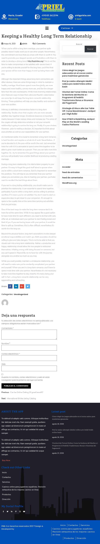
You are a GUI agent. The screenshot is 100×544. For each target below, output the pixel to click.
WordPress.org (69, 183)
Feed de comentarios (72, 177)
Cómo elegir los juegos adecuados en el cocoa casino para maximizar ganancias (77, 73)
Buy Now (6, 460)
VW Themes (19, 529)
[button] (42, 28)
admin (24, 43)
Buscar (79, 44)
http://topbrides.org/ (36, 61)
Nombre (5, 343)
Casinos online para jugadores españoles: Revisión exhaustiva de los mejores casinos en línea (74, 532)
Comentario (7, 328)
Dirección (6, 499)
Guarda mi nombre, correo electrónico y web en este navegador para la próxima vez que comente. (25, 378)
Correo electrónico (10, 354)
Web (3, 364)
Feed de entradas (71, 172)
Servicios (6, 482)
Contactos (6, 477)
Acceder (66, 167)
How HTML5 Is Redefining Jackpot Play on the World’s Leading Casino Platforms (78, 122)
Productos (6, 494)
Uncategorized (21, 294)
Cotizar (66, 28)
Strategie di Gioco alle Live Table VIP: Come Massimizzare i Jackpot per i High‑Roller (78, 111)
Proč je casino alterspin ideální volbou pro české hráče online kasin (77, 84)
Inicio (4, 472)
